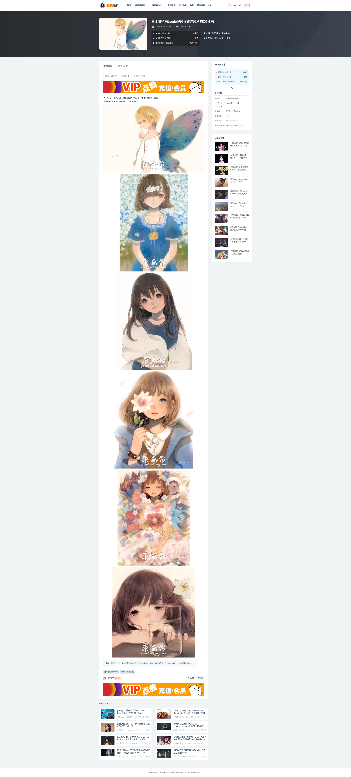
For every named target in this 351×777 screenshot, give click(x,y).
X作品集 (159, 27)
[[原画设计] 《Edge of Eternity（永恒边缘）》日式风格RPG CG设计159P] (221, 197)
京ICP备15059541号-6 (192, 772)
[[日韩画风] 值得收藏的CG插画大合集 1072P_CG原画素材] (221, 258)
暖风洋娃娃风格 (127, 672)
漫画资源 (172, 5)
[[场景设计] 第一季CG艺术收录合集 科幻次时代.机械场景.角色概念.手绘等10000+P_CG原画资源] (221, 243)
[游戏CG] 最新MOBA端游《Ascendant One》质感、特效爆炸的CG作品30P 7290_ (189, 726)
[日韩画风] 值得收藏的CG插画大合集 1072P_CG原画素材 (239, 253)
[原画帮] (153, 26)
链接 (201, 678)
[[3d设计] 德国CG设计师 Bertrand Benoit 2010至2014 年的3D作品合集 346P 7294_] (164, 716)
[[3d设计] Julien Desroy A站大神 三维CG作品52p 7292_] (107, 730)
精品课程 (201, 5)
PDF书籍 (183, 5)
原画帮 (114, 678)
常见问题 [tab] (124, 66)
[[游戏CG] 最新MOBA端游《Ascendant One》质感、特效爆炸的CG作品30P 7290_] (164, 726)
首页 (129, 5)
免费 (192, 5)
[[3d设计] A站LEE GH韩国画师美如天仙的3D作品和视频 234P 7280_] (107, 752)
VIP (209, 5)
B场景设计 (177, 717)
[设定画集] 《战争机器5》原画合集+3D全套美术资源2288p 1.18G (239, 217)
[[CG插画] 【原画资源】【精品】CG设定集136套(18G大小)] (221, 209)
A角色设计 (121, 717)
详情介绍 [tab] (109, 66)
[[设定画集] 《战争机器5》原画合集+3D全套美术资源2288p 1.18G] (221, 221)
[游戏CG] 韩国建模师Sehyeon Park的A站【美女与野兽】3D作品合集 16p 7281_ (189, 739)
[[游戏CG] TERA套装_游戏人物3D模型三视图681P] (164, 754)
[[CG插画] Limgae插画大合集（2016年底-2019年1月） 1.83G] (221, 185)
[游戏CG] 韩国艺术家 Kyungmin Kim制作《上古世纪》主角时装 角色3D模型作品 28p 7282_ (133, 739)
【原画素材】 (125, 76)
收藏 (191, 678)
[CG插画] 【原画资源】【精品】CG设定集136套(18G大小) (239, 205)
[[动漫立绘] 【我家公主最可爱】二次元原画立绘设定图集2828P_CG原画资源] (221, 161)
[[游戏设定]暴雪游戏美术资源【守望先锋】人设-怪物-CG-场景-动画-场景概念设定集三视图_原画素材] (221, 170)
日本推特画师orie (111, 672)
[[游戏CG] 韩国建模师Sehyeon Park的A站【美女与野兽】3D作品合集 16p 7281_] (164, 740)
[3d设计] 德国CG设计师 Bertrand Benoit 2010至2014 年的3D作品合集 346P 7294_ (189, 713)
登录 (248, 5)
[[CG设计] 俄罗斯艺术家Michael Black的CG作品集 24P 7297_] (107, 714)
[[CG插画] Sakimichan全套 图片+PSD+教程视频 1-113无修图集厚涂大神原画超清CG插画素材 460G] (221, 233)
